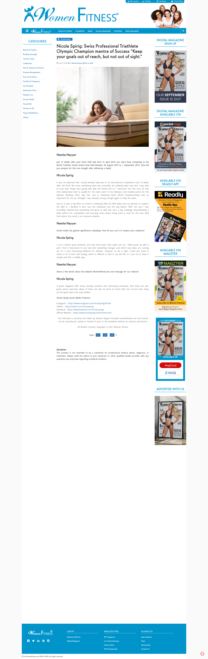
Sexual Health (28, 99)
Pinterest (43, 640)
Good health (28, 86)
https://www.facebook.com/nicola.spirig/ (85, 309)
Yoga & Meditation (30, 113)
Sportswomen (66, 39)
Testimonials (145, 645)
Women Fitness (71, 14)
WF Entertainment (111, 649)
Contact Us (145, 649)
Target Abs (27, 104)
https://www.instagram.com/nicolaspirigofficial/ (89, 303)
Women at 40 (28, 108)
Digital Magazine (73, 641)
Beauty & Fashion (30, 50)
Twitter (33, 640)
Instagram (48, 640)
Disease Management (31, 72)
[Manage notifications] (202, 654)
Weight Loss (28, 95)
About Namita (146, 637)
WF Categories (109, 637)
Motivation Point (29, 90)
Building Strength (30, 54)
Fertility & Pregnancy (31, 81)
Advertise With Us (74, 637)
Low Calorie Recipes (111, 641)
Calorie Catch (28, 58)
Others (26, 117)
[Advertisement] (170, 487)
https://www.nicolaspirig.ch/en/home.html (92, 312)
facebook (28, 640)
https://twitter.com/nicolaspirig (79, 306)
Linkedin (38, 640)
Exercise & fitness (30, 77)
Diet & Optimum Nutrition (33, 68)
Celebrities (27, 63)
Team (143, 641)
